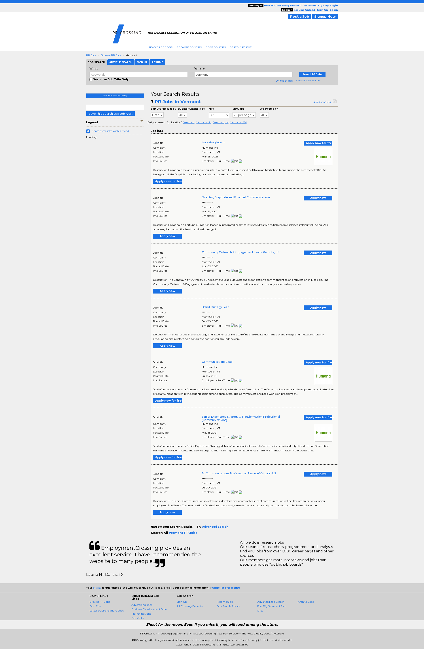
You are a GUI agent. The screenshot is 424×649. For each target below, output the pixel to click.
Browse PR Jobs (189, 47)
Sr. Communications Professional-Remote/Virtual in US (239, 473)
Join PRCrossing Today (115, 95)
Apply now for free (319, 143)
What (93, 68)
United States (284, 80)
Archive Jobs (306, 601)
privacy (97, 587)
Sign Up (182, 601)
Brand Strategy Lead (215, 307)
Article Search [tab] (120, 62)
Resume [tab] (157, 62)
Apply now (318, 198)
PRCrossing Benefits (190, 606)
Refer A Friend (241, 47)
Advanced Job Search (270, 601)
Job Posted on (269, 108)
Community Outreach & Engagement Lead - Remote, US (240, 252)
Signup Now (325, 16)
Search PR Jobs (160, 47)
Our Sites (95, 606)
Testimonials (225, 601)
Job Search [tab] (96, 62)
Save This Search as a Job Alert (110, 113)
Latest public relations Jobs (106, 610)
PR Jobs (91, 55)
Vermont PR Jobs (183, 533)
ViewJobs (238, 108)
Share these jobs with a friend (110, 131)
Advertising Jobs (141, 604)
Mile (211, 108)
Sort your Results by (163, 108)
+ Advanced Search (308, 80)
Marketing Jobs (141, 613)
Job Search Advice (228, 606)
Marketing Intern (213, 142)
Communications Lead (217, 361)
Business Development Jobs (149, 609)
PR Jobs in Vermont (178, 101)
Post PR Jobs (216, 47)
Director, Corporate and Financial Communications (236, 197)
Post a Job (299, 16)
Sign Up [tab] (142, 62)
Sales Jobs (137, 618)
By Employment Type (191, 108)
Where (199, 68)
